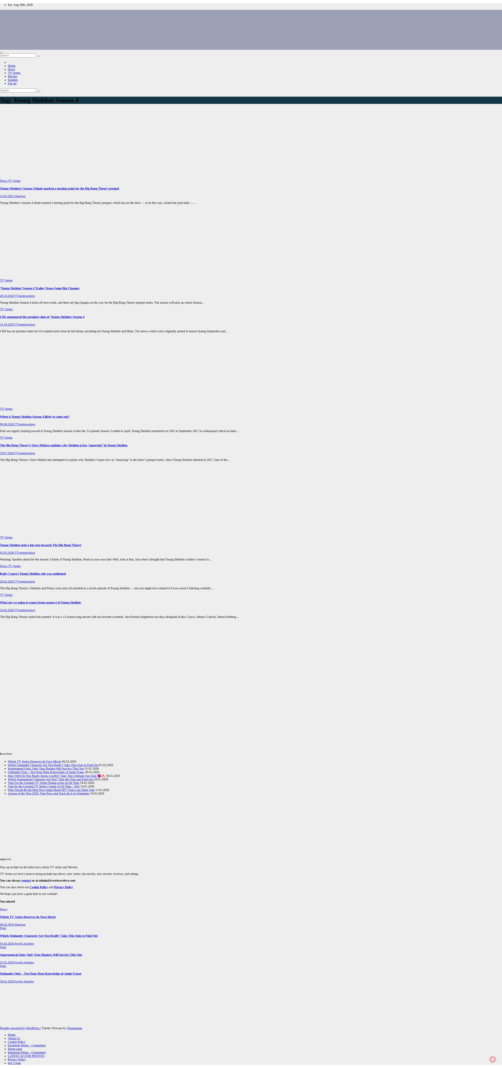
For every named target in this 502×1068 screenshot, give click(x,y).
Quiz (3, 928)
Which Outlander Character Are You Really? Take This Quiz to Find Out (53, 765)
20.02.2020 (7, 581)
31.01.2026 (7, 962)
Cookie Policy (16, 1041)
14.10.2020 (7, 324)
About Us (14, 1038)
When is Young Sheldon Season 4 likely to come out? (34, 416)
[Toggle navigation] (1, 52)
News (11, 69)
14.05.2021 (7, 196)
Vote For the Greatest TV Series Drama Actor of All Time (43, 783)
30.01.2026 (7, 981)
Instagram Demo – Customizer (27, 1052)
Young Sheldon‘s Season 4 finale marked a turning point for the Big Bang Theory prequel (59, 188)
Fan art (12, 83)
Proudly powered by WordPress (20, 1028)
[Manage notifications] (493, 1059)
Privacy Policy (17, 1059)
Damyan (20, 196)
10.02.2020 (7, 610)
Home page (15, 1049)
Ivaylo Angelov (24, 943)
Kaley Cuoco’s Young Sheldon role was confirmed (33, 573)
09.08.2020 (7, 424)
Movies (12, 76)
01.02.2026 (7, 943)
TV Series (14, 72)
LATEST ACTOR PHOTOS (26, 1056)
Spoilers (13, 80)
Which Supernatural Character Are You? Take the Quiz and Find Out (50, 779)
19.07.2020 (7, 453)
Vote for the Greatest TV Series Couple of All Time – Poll (43, 786)
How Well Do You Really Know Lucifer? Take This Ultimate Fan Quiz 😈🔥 (56, 775)
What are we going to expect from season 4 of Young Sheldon (40, 602)
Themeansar (74, 1028)
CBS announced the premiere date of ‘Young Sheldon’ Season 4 (42, 317)
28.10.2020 (7, 296)
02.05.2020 (7, 552)
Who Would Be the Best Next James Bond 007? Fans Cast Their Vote (51, 790)
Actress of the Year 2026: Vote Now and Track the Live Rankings (48, 793)
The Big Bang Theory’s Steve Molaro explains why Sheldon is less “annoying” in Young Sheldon (63, 445)
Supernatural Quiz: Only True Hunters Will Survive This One (46, 768)
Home (11, 65)
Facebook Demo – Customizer (27, 1045)
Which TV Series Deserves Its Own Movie (34, 761)
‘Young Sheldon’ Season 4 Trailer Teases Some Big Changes (39, 288)
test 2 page (14, 1063)
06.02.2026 (7, 924)
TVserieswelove (25, 296)
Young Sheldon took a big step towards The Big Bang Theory (41, 545)
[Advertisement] (251, 142)
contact (26, 880)
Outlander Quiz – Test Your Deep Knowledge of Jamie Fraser (46, 772)
